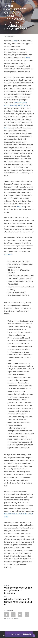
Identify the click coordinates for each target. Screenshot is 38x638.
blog (15, 41)
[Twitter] (13, 614)
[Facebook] (6, 614)
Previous (6, 585)
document (8, 254)
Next (5, 596)
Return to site (11, 1)
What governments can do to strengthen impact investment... (18, 591)
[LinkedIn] (20, 614)
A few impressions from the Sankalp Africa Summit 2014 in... (18, 602)
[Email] (27, 614)
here (28, 58)
